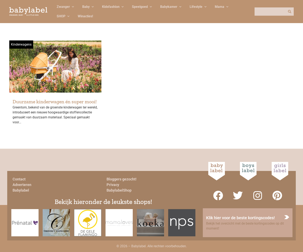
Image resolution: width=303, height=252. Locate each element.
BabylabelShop (119, 190)
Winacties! (85, 16)
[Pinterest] (277, 195)
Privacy (113, 185)
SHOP (61, 16)
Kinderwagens (21, 44)
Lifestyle (196, 7)
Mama (219, 7)
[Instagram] (258, 195)
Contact (19, 179)
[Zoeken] (289, 11)
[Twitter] (238, 195)
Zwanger (63, 7)
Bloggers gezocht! (121, 179)
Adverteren (22, 185)
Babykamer (168, 7)
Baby (86, 7)
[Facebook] (218, 195)
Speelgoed (140, 7)
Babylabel (21, 190)
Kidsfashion (111, 7)
